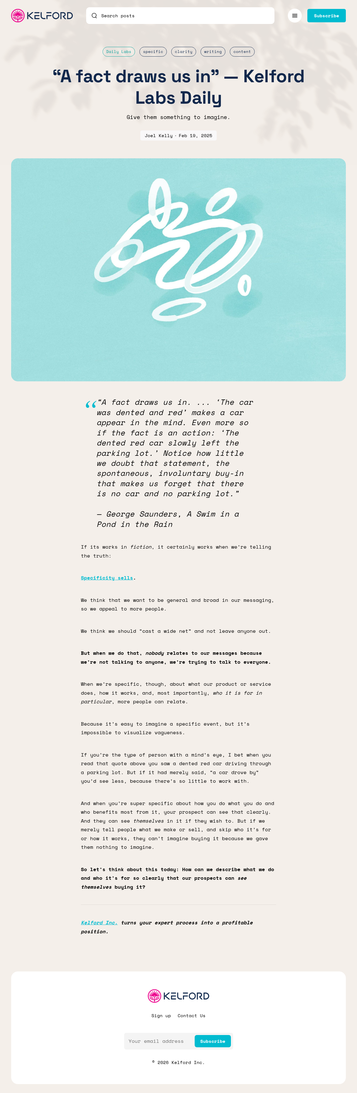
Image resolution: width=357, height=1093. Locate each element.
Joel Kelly (159, 135)
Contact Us (192, 1015)
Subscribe (212, 1041)
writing (213, 51)
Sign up (161, 1015)
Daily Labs (118, 51)
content (242, 51)
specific (153, 51)
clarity (183, 51)
